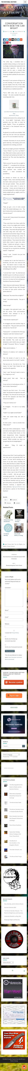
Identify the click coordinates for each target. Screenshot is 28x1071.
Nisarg (16, 1061)
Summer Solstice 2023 (10, 907)
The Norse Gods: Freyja (15, 856)
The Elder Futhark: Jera (15, 849)
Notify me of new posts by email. (13, 647)
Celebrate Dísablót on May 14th (12, 916)
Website (7, 624)
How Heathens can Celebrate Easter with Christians (14, 556)
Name (7, 610)
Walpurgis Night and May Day (12, 919)
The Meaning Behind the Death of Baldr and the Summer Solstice (15, 787)
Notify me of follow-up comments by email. (11, 640)
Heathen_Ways (15, 115)
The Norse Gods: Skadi (15, 802)
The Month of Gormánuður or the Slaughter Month (14, 843)
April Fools (8, 544)
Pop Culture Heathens (15, 825)
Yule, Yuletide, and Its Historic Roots (13, 904)
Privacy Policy (15, 633)
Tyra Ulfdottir (19, 31)
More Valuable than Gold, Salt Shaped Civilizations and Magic (16, 818)
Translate (15, 756)
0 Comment (14, 33)
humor (13, 546)
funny (8, 546)
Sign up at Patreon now (18, 486)
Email (7, 617)
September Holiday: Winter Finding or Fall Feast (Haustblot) (15, 834)
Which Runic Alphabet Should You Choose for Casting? (15, 796)
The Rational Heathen (8, 2)
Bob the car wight (17, 544)
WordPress (22, 1059)
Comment (8, 587)
